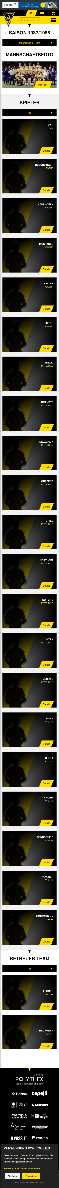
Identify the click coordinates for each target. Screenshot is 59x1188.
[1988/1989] (53, 32)
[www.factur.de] (29, 5)
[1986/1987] (6, 32)
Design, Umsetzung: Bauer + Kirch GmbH (29, 1182)
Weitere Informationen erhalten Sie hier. (22, 1168)
